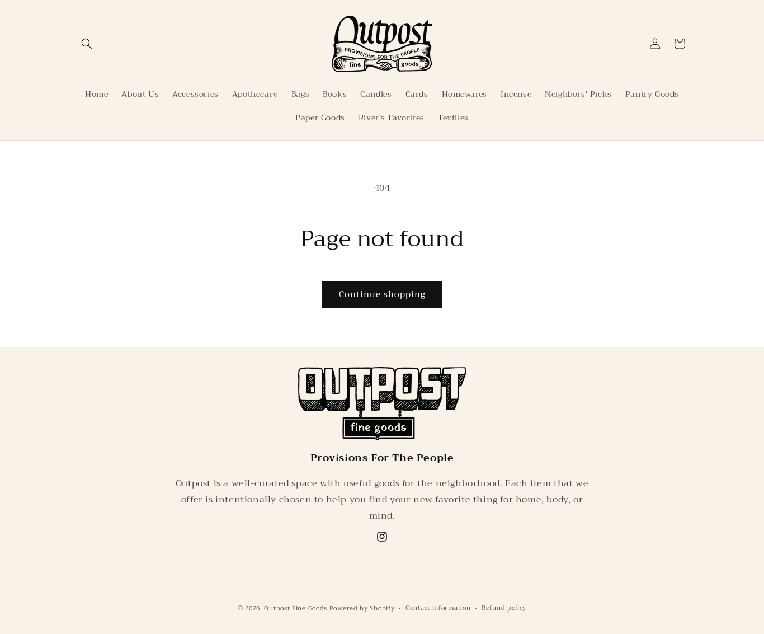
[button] (86, 43)
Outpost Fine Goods (295, 608)
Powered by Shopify (362, 608)
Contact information (437, 608)
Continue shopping (382, 294)
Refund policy (504, 608)
